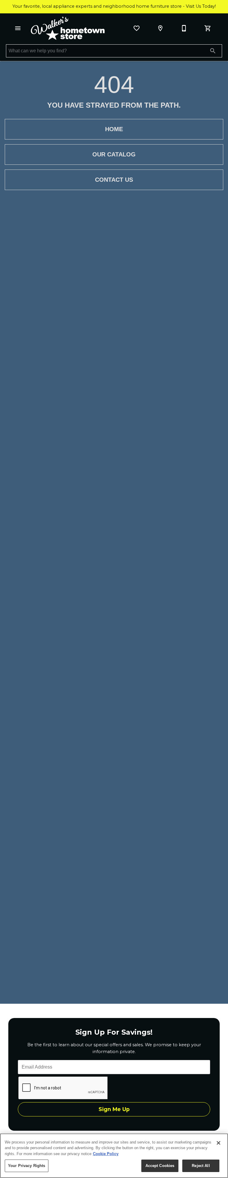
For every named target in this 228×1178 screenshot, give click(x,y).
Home (114, 129)
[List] (136, 28)
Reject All (201, 1165)
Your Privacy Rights (26, 1165)
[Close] (218, 1142)
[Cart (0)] (208, 28)
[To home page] (68, 28)
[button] (18, 28)
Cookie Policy (105, 1154)
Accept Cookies (160, 1165)
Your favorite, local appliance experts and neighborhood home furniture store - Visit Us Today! (114, 6)
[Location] (160, 28)
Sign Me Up (114, 1109)
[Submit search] (212, 51)
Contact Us (114, 179)
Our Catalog (114, 154)
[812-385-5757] (184, 28)
